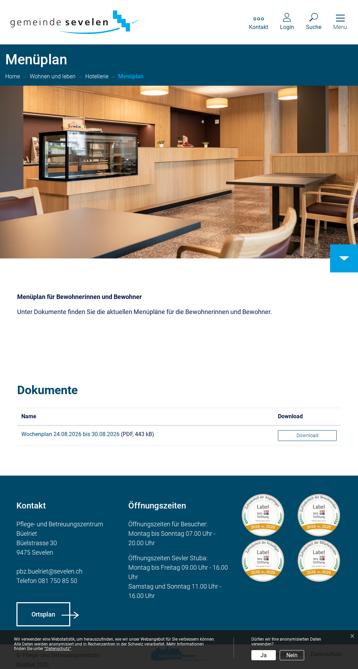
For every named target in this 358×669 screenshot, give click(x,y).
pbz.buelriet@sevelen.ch (49, 571)
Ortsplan (43, 614)
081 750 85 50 (57, 580)
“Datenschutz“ (57, 648)
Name (28, 416)
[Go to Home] (12, 76)
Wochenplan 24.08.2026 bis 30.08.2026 (71, 434)
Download (290, 416)
